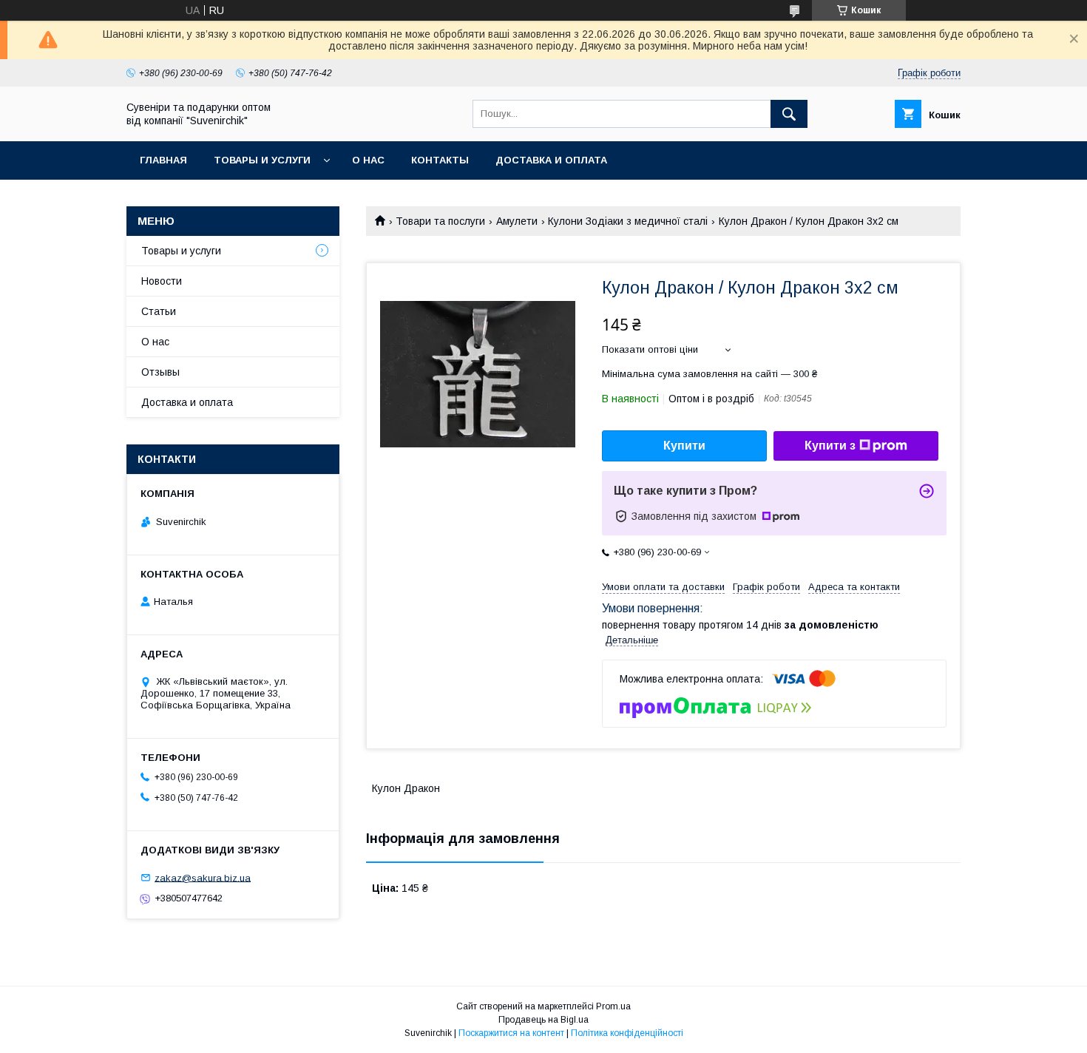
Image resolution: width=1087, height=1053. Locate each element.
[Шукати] (789, 114)
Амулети (517, 221)
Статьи (158, 311)
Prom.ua (613, 1006)
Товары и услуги (262, 160)
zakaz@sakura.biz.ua (203, 877)
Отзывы (160, 372)
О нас (368, 160)
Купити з (830, 445)
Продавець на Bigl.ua (543, 1020)
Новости (161, 281)
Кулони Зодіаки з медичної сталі (628, 221)
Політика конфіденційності (627, 1033)
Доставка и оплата (551, 160)
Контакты (440, 160)
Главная (163, 160)
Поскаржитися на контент (511, 1033)
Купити (684, 445)
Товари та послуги (440, 221)
